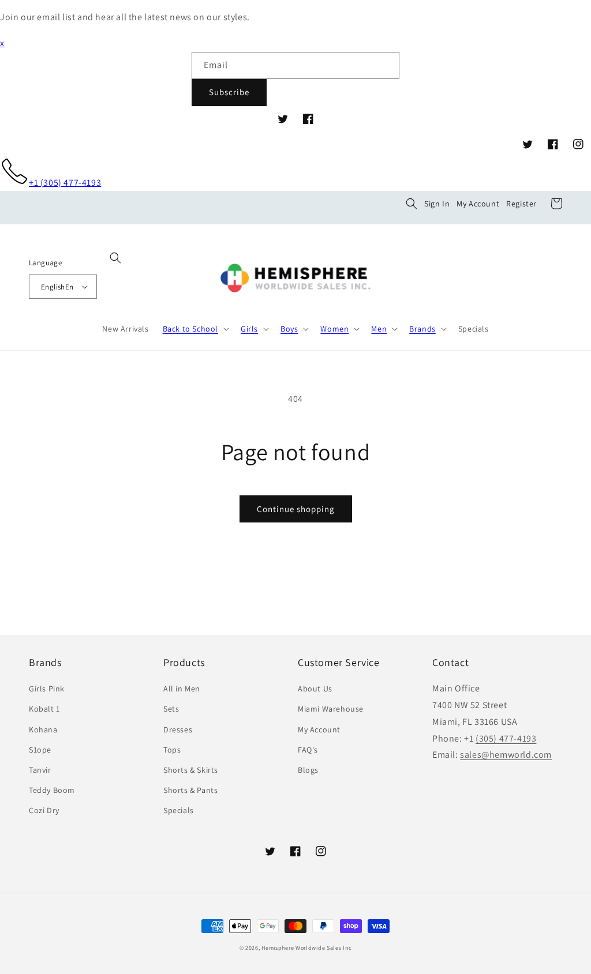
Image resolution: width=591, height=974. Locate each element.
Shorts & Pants (190, 790)
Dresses (177, 729)
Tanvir (40, 770)
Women (334, 329)
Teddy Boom (52, 790)
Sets (171, 709)
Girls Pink (47, 688)
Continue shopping (296, 508)
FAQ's (308, 749)
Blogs (308, 770)
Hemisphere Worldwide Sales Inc (306, 948)
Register (521, 203)
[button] (411, 203)
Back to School (190, 329)
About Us (315, 688)
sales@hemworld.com (506, 755)
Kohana (43, 729)
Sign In (437, 203)
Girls (249, 329)
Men (379, 329)
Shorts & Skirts (190, 770)
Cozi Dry (44, 810)
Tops (172, 749)
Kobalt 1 (44, 709)
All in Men (181, 688)
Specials (178, 810)
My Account (478, 203)
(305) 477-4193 (506, 738)
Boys (289, 329)
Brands (422, 329)
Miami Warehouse (331, 709)
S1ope (40, 749)
